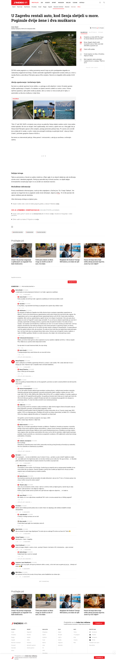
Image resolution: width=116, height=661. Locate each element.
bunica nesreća (41, 232)
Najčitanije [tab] (93, 32)
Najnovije (19, 7)
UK (18, 310)
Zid (42, 2)
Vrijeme (76, 640)
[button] (69, 35)
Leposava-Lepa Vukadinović (23, 562)
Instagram (94, 637)
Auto (43, 645)
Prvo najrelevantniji (28, 286)
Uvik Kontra (22, 310)
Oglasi (68, 2)
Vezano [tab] (100, 32)
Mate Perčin (19, 529)
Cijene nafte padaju (89, 49)
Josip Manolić (23, 514)
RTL (58, 193)
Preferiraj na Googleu (98, 27)
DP (18, 388)
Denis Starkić (23, 350)
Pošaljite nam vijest (94, 642)
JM (18, 514)
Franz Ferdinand (20, 545)
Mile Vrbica (19, 572)
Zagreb (50, 7)
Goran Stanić (22, 297)
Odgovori (60, 642)
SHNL (28, 640)
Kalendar (73, 7)
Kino (75, 637)
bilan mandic (22, 521)
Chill (43, 650)
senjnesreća (29, 232)
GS (18, 296)
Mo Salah (18, 455)
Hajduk (28, 637)
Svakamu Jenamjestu (25, 440)
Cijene (75, 2)
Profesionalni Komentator (26, 338)
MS (13, 456)
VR (18, 303)
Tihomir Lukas (23, 485)
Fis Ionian (18, 505)
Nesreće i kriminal (58, 7)
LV (13, 563)
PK (18, 337)
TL (18, 484)
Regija (44, 7)
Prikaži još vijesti (92, 67)
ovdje (52, 214)
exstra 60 (18, 379)
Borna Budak (19, 290)
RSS (75, 642)
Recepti (60, 634)
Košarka (29, 642)
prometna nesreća (17, 232)
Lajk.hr (60, 637)
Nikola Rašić (22, 465)
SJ (18, 440)
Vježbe (59, 640)
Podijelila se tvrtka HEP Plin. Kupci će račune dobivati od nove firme (94, 38)
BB (13, 291)
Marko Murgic (23, 552)
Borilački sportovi (31, 645)
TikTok (93, 640)
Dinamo (29, 634)
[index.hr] (20, 2)
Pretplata (35, 2)
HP (13, 538)
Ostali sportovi (30, 648)
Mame (44, 642)
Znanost (67, 7)
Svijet (39, 7)
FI (13, 507)
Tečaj (75, 632)
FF (13, 546)
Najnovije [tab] (84, 32)
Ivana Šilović (22, 495)
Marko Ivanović (23, 424)
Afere (78, 7)
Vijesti (47, 2)
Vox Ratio (22, 303)
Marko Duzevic (23, 476)
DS (18, 350)
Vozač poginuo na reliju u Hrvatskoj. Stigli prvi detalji (94, 54)
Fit (43, 648)
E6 (13, 381)
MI (18, 424)
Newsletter (92, 645)
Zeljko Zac (22, 404)
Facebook (94, 632)
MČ (13, 361)
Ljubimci (44, 637)
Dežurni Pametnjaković (25, 388)
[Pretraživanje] (103, 2)
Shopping (44, 632)
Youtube (94, 634)
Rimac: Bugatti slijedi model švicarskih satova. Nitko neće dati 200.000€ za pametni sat (93, 43)
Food (43, 640)
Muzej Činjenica (20, 360)
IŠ (18, 495)
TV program (77, 634)
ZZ (18, 404)
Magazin (45, 629)
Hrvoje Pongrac (20, 537)
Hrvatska (34, 7)
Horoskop (44, 653)
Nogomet (29, 632)
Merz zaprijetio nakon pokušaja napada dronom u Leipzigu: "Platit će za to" (94, 60)
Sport (54, 2)
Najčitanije (27, 7)
